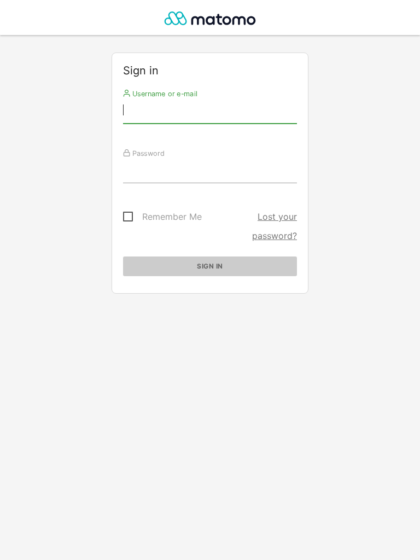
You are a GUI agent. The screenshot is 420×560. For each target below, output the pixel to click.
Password (147, 153)
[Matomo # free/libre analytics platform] (210, 20)
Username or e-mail (163, 93)
